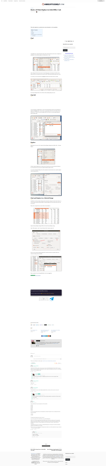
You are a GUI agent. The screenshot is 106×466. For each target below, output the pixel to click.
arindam (39, 11)
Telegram (54, 343)
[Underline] (36, 358)
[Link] (43, 358)
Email (66, 462)
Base (53, 293)
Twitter (57, 343)
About (66, 464)
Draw (50, 293)
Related (34, 35)
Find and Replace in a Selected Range (37, 34)
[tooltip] (97, 0)
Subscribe (65, 50)
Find (32, 31)
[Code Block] (42, 358)
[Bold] (34, 358)
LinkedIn (37, 344)
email (44, 344)
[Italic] (35, 358)
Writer (45, 293)
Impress (47, 293)
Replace (33, 33)
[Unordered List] (40, 358)
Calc (43, 293)
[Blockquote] (41, 358)
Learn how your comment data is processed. (49, 360)
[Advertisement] (46, 20)
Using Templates (37, 275)
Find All (33, 32)
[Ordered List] (38, 358)
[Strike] (37, 358)
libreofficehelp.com (33, 453)
